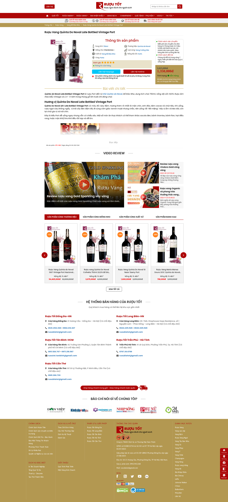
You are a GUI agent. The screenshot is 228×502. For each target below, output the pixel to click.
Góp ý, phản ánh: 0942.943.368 (128, 464)
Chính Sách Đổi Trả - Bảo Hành (40, 437)
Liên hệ (49, 6)
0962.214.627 (69, 327)
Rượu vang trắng (181, 465)
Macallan (178, 493)
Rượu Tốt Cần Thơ (94, 441)
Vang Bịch (112, 15)
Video (159, 15)
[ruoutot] (114, 6)
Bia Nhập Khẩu (96, 15)
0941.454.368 (54, 327)
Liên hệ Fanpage (106, 71)
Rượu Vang (81, 15)
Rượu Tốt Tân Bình (94, 434)
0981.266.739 (54, 375)
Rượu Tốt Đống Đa (94, 427)
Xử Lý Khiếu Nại (35, 450)
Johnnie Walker (181, 482)
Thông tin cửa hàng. (103, 65)
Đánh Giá (61, 438)
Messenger (224, 478)
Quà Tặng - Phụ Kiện (144, 15)
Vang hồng (179, 462)
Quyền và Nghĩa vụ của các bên (41, 454)
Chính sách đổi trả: (165, 55)
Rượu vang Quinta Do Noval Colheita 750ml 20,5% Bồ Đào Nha (96, 271)
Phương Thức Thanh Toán (38, 447)
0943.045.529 (140, 327)
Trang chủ (48, 25)
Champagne (125, 15)
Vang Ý (177, 452)
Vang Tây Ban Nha (182, 441)
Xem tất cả (114, 289)
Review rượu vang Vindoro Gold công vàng (169, 167)
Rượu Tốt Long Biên (94, 431)
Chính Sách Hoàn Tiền (37, 427)
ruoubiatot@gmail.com (60, 332)
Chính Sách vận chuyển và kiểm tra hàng (41, 432)
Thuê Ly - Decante (36, 473)
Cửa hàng (224, 459)
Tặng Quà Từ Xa (35, 470)
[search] (179, 6)
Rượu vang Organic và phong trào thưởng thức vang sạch (170, 191)
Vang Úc (178, 445)
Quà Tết (55, 15)
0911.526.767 (54, 351)
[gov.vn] (138, 490)
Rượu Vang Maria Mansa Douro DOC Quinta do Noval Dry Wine (167, 271)
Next (183, 255)
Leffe (177, 479)
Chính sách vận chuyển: (168, 41)
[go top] (224, 496)
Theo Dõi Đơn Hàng (66, 427)
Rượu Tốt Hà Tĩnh (94, 438)
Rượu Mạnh (67, 15)
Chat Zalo (224, 471)
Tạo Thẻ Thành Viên (36, 477)
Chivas (177, 486)
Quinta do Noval (144, 46)
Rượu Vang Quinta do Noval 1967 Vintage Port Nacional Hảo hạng (61, 271)
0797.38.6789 (125, 351)
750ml (105, 46)
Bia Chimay (179, 476)
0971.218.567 (67, 351)
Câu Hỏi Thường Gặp (66, 431)
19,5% (140, 54)
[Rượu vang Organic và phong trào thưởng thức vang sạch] (143, 196)
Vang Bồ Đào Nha (73, 25)
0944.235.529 (125, 327)
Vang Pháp (179, 448)
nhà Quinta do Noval (112, 93)
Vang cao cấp (180, 431)
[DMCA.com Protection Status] (122, 490)
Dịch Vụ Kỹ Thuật (64, 434)
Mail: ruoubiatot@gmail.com (127, 468)
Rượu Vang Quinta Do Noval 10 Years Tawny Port (131, 271)
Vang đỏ (178, 469)
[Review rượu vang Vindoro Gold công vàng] (143, 172)
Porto (102, 57)
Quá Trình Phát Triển (66, 467)
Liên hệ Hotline (137, 71)
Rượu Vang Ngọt (181, 438)
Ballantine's (179, 489)
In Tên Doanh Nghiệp (37, 467)
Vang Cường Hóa (142, 50)
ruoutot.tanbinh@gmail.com (62, 355)
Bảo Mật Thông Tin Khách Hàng (39, 442)
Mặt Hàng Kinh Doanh (66, 470)
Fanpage (224, 465)
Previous (45, 255)
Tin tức (169, 15)
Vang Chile (179, 455)
